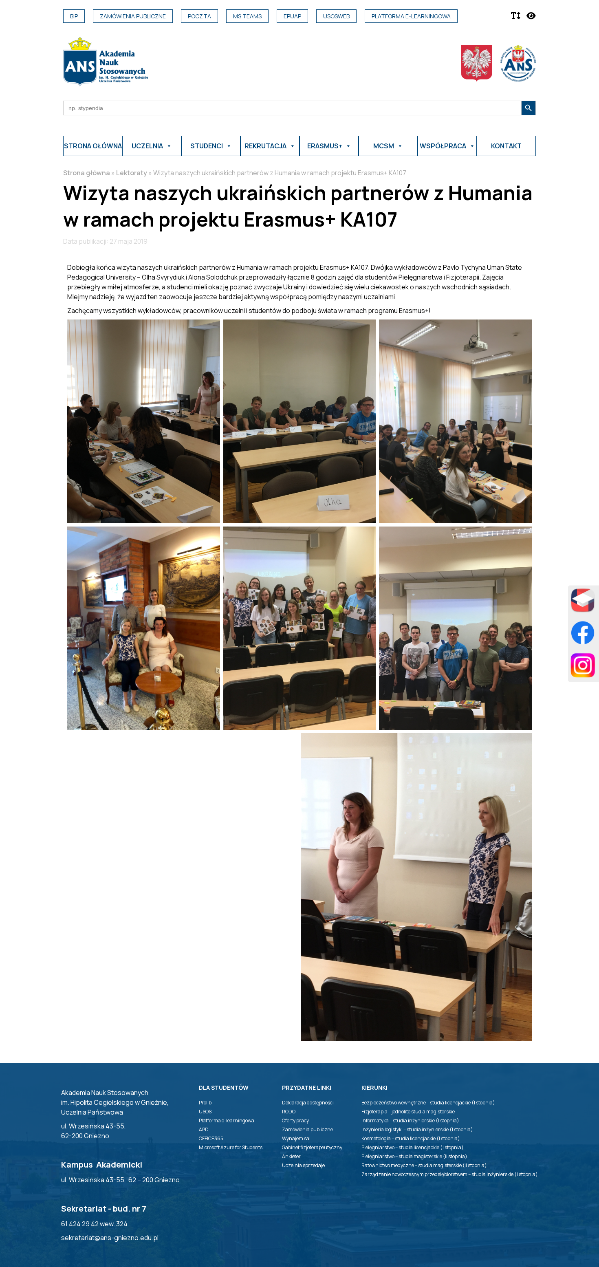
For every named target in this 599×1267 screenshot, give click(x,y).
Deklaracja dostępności (308, 1102)
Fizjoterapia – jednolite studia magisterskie (408, 1111)
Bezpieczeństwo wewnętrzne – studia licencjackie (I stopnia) (428, 1102)
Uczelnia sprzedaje (303, 1165)
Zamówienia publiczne (133, 16)
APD (204, 1129)
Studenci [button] (206, 145)
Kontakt (506, 145)
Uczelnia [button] (147, 145)
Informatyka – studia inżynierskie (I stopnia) (410, 1120)
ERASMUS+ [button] (324, 145)
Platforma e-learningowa (411, 16)
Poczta (199, 16)
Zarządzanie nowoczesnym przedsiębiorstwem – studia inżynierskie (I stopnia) (449, 1174)
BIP (74, 16)
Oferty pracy (295, 1120)
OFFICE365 (211, 1138)
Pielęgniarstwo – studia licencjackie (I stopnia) (412, 1147)
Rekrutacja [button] (265, 145)
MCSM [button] (383, 145)
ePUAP (292, 16)
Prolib (205, 1102)
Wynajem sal (296, 1138)
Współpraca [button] (443, 145)
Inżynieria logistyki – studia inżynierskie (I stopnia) (417, 1129)
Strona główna (93, 145)
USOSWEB (336, 16)
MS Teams (247, 16)
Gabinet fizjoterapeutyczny (312, 1147)
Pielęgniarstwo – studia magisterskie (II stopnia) (414, 1156)
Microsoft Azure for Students (230, 1147)
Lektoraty (131, 172)
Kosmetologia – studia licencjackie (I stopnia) (410, 1138)
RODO (288, 1111)
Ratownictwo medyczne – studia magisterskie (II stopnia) (424, 1165)
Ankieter (291, 1156)
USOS (205, 1111)
